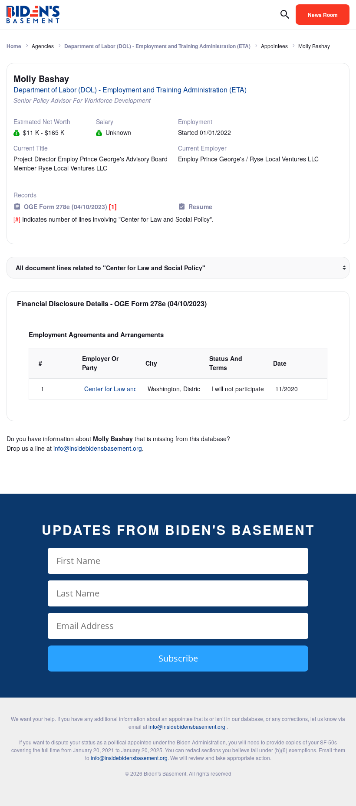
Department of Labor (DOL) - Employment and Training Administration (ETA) (157, 46)
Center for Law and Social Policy (128, 388)
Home (14, 46)
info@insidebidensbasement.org (97, 448)
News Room (323, 15)
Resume (200, 206)
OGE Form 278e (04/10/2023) (70, 206)
